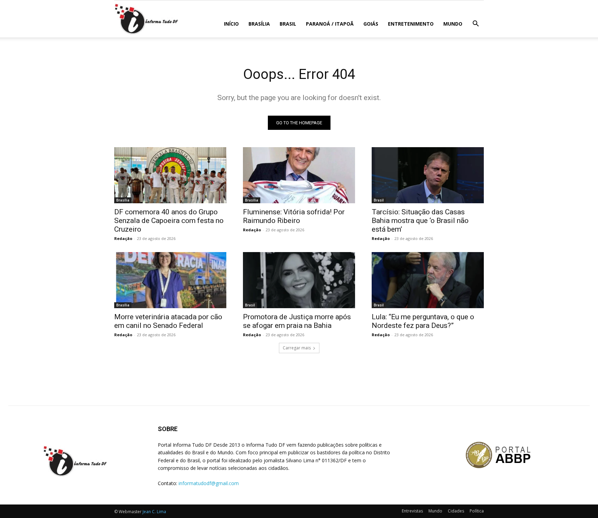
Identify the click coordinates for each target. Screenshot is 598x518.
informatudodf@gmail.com (209, 483)
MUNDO (452, 23)
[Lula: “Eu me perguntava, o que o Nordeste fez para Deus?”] (428, 280)
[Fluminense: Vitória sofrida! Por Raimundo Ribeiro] (299, 175)
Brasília (259, 23)
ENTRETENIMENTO (411, 23)
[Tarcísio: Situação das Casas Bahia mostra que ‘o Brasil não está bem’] (428, 175)
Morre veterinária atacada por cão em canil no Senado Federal (168, 321)
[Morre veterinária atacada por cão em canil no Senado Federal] (170, 280)
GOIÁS (370, 23)
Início (231, 23)
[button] (475, 24)
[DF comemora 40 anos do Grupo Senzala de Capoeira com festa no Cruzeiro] (170, 175)
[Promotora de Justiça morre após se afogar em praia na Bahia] (299, 280)
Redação (123, 238)
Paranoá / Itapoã (330, 23)
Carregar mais (297, 348)
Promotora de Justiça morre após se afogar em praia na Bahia (297, 321)
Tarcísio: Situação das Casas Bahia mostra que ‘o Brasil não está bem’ (420, 220)
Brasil (288, 23)
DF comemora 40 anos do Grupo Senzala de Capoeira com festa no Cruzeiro (169, 220)
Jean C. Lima (154, 512)
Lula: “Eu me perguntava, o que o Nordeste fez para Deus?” (423, 321)
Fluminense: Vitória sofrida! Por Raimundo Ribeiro (294, 216)
